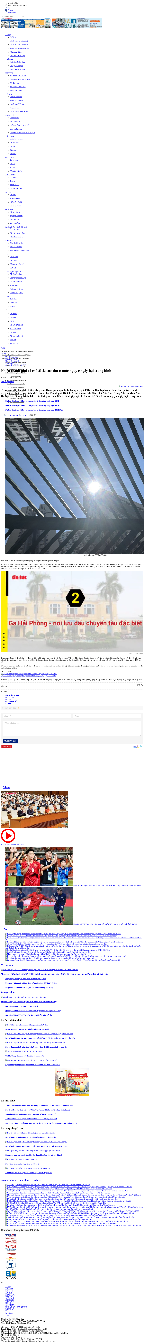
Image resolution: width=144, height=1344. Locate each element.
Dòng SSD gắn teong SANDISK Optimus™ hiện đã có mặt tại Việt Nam (86, 1189)
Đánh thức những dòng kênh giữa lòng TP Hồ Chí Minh (31, 983)
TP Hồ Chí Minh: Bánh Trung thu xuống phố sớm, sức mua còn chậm (82, 944)
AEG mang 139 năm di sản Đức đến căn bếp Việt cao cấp (69, 1185)
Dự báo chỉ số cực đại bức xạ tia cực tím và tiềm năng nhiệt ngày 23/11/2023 (28, 676)
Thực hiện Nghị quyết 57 (14, 272)
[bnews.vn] (10, 1279)
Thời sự (8, 35)
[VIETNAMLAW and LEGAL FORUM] (10, 1256)
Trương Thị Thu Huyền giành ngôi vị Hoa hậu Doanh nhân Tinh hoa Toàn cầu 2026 (98, 1191)
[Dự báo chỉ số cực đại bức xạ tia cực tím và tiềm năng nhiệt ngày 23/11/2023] (29, 674)
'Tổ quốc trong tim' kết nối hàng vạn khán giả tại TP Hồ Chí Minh (86, 950)
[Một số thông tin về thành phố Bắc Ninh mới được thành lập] (23, 997)
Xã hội (3, 353)
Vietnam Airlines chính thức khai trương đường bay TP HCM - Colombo (85, 1193)
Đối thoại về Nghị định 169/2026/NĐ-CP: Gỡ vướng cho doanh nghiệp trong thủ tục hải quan (108, 1225)
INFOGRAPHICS (16, 325)
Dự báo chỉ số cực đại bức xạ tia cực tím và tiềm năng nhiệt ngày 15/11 (32, 405)
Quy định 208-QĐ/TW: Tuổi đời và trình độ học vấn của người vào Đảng (33, 1011)
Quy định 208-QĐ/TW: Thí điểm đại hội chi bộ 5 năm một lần (28, 1015)
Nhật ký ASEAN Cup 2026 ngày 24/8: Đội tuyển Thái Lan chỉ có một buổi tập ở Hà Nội (105, 924)
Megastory (86, 946)
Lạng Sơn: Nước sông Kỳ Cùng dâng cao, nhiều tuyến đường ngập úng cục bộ (92, 960)
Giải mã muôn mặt (16, 336)
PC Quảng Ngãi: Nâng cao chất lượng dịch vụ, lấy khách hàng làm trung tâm (90, 1199)
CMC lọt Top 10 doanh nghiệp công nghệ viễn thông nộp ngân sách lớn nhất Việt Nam (101, 1187)
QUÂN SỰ (9, 210)
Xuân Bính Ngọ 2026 (16, 398)
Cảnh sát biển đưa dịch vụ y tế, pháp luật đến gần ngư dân (69, 952)
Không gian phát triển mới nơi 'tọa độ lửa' (25, 979)
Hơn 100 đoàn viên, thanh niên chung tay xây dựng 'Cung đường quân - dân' (98, 956)
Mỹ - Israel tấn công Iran (16, 387)
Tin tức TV (14, 343)
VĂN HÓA (9, 136)
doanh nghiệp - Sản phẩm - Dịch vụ (21, 1179)
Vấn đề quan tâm (11, 357)
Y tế (6, 254)
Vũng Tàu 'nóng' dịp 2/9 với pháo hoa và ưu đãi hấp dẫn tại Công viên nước (97, 1197)
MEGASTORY (15, 329)
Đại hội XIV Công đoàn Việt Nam (16, 373)
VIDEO (8, 296)
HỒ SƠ (8, 192)
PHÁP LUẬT (10, 115)
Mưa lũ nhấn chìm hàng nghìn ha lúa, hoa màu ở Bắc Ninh (70, 954)
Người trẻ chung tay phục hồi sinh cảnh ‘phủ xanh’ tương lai (72, 958)
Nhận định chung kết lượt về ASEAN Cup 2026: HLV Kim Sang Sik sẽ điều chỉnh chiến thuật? (107, 885)
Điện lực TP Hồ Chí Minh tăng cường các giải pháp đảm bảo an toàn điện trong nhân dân (103, 1213)
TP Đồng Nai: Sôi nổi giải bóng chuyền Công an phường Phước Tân (81, 1203)
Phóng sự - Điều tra (12, 359)
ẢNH (12, 321)
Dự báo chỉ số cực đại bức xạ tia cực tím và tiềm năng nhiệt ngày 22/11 (32, 401)
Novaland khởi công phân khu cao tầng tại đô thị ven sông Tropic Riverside (88, 1205)
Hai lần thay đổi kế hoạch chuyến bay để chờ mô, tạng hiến (71, 1219)
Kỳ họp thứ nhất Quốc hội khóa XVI (16, 380)
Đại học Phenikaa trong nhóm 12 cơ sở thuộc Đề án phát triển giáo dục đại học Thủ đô (100, 1201)
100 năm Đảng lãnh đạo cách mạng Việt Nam (16, 355)
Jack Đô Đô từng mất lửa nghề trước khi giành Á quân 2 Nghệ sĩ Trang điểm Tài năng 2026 (106, 1211)
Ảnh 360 (13, 340)
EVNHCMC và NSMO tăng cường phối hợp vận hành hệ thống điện (82, 1215)
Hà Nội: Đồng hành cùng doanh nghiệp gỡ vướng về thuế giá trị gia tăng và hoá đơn (98, 1221)
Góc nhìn (13, 317)
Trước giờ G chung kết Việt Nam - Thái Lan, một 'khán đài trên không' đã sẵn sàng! (105, 1217)
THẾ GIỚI (9, 59)
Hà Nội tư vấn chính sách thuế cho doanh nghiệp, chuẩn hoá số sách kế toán (89, 1223)
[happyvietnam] (10, 1259)
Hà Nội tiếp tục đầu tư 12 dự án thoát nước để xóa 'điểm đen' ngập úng (91, 936)
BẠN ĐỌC (14, 332)
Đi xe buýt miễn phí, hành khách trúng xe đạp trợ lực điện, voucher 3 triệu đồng (92, 934)
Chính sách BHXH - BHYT (15, 365)
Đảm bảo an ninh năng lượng (16, 384)
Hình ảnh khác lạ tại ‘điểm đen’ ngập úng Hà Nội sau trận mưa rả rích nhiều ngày (95, 942)
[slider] (62, 649)
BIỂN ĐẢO (9, 241)
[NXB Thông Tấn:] (10, 1270)
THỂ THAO (10, 175)
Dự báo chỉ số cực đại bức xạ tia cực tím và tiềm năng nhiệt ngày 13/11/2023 (34, 410)
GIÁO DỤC (9, 157)
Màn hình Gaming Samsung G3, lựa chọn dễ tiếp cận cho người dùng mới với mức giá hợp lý (107, 1195)
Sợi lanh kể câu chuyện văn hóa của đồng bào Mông (29, 987)
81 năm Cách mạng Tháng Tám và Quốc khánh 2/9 (18, 351)
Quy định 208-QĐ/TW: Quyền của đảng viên (22, 1006)
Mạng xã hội (9, 363)
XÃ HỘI (8, 94)
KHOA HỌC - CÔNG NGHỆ (16, 227)
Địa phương (14, 314)
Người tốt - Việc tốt (12, 361)
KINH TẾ (9, 73)
